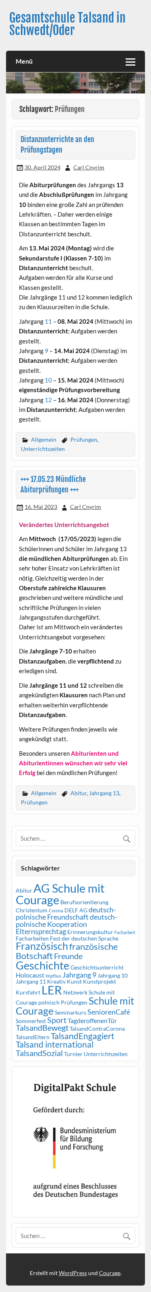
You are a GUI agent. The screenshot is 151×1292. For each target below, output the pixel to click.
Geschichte (42, 965)
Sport (56, 1020)
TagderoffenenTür (92, 1020)
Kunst (74, 981)
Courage (109, 1272)
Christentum (32, 910)
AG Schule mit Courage (60, 894)
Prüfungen (83, 439)
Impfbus (53, 975)
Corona (56, 910)
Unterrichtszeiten (43, 448)
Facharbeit (124, 932)
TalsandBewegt (42, 1027)
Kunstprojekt (99, 981)
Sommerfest (31, 1020)
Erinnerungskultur (90, 931)
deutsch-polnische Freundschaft (66, 913)
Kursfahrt (28, 992)
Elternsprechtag (41, 931)
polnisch (49, 1002)
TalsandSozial (39, 1053)
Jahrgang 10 (112, 975)
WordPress (73, 1272)
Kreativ (56, 981)
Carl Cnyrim (88, 167)
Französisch (42, 946)
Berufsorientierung (84, 902)
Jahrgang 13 (104, 793)
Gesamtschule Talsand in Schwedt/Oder (67, 24)
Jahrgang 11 (31, 981)
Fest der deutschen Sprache (84, 938)
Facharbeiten (32, 938)
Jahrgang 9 (79, 974)
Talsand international (54, 1044)
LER (51, 990)
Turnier (73, 1053)
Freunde (68, 956)
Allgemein (43, 439)
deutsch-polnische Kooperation (66, 920)
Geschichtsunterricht (97, 967)
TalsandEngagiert (82, 1036)
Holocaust (30, 975)
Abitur (78, 793)
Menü (24, 61)
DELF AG (75, 910)
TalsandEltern (33, 1037)
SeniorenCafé (108, 1011)
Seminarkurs (70, 1012)
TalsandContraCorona (97, 1028)
